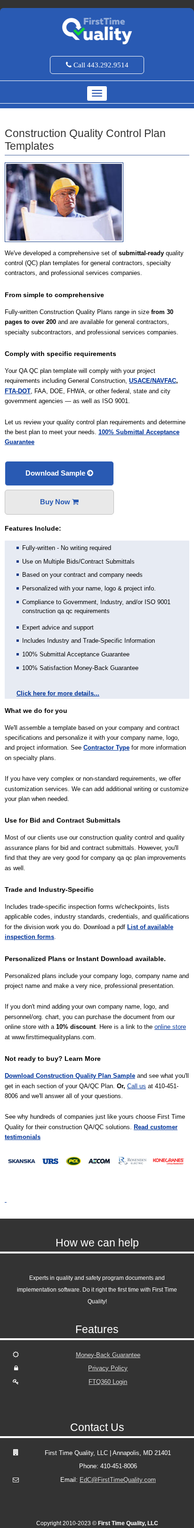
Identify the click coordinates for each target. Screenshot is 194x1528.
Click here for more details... (57, 693)
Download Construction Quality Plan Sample (70, 1075)
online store (170, 1026)
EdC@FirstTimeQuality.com (118, 1479)
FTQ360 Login (108, 1381)
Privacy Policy (108, 1368)
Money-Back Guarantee (108, 1354)
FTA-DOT (18, 391)
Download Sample (56, 473)
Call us (136, 1086)
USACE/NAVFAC (152, 380)
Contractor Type (106, 747)
